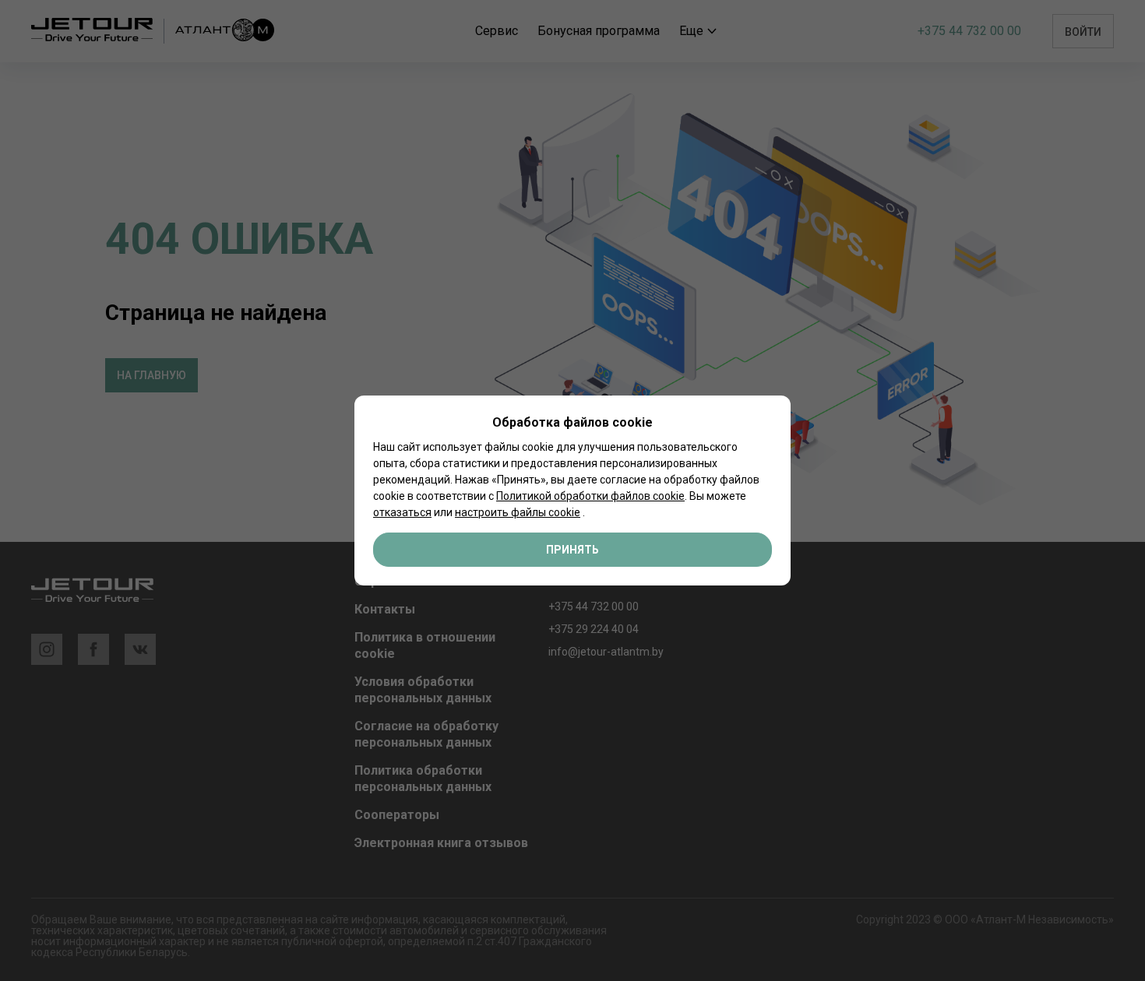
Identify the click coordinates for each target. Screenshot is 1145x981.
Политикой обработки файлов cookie (590, 496)
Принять (572, 549)
